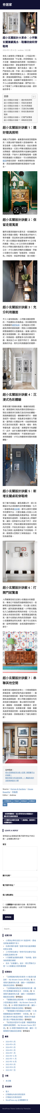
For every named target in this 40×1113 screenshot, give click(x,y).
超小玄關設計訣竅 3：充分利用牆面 (18, 106)
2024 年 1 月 (11, 1053)
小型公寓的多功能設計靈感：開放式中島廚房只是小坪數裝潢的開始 (19, 1017)
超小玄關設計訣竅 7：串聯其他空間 (18, 120)
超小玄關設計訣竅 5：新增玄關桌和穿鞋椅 (19, 113)
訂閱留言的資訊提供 (14, 1097)
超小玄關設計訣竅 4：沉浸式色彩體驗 (19, 109)
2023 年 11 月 (11, 1059)
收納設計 (24, 801)
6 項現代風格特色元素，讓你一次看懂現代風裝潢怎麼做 (19, 982)
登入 (7, 1092)
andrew (21, 50)
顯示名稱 (7, 875)
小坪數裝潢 (7, 801)
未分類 (27, 50)
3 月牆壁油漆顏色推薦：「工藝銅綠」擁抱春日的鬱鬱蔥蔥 (19, 821)
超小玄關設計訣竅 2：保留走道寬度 (18, 103)
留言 (4, 844)
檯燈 (4, 161)
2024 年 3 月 (11, 1047)
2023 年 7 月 (11, 1070)
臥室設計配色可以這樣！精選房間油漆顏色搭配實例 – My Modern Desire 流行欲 (19, 1025)
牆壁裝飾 (16, 325)
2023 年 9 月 (11, 1064)
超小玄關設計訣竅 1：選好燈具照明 (18, 100)
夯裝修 (15, 792)
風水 (5, 804)
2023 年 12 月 (11, 1056)
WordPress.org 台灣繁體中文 (17, 1100)
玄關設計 (32, 801)
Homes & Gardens (18, 789)
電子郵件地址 (9, 885)
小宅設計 (16, 801)
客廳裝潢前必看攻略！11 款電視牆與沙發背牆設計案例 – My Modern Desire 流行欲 (20, 1002)
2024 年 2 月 (11, 1050)
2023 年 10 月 (11, 1062)
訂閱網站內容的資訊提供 (15, 1094)
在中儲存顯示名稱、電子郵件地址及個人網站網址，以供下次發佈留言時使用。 (19, 907)
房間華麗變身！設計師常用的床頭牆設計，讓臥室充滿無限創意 (19, 815)
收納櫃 (17, 509)
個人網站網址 (8, 895)
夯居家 (7, 5)
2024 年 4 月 (11, 1044)
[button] (32, 97)
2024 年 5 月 (11, 1042)
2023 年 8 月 (11, 1067)
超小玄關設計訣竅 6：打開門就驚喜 (18, 117)
